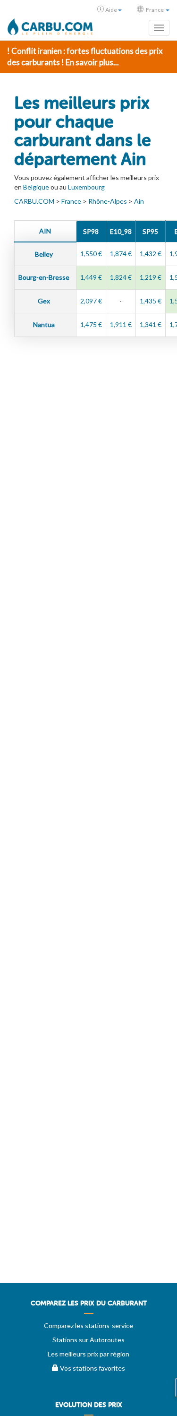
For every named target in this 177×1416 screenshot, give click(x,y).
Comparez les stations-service (88, 1325)
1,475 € (91, 324)
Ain (139, 201)
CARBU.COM (34, 201)
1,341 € (150, 324)
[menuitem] (88, 1307)
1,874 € (121, 254)
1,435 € (150, 301)
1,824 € (121, 277)
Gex (44, 301)
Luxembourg (86, 187)
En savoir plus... (92, 62)
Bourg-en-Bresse (44, 277)
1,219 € (150, 277)
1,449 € (91, 277)
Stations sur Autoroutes (88, 1340)
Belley (44, 254)
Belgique (36, 187)
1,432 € (150, 254)
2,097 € (91, 301)
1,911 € (121, 324)
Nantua (44, 324)
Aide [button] (111, 9)
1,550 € (91, 254)
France (71, 201)
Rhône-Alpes (107, 201)
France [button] (155, 9)
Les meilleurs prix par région (88, 1354)
